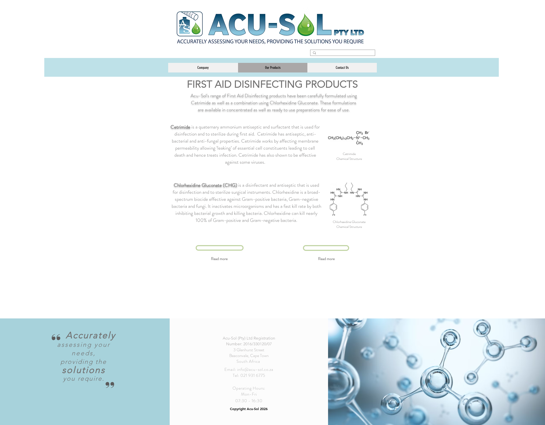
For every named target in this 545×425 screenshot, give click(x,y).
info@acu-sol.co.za (255, 369)
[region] (219, 248)
